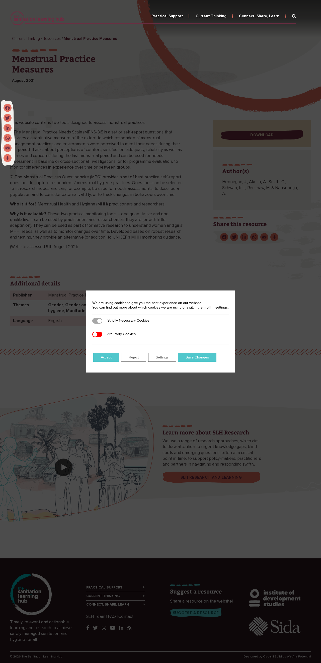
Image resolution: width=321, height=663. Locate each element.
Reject (134, 357)
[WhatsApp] (8, 138)
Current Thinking (211, 16)
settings (221, 307)
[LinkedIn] (8, 128)
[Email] (8, 148)
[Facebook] (8, 108)
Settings (162, 357)
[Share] (8, 158)
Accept (106, 357)
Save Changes (197, 357)
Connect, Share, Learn (259, 16)
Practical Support (167, 16)
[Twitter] (8, 118)
